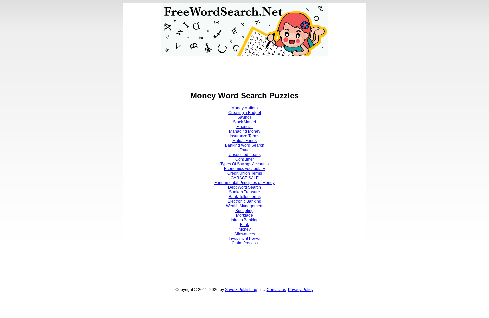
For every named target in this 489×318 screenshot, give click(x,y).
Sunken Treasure (244, 192)
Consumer (244, 159)
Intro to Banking (245, 220)
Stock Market (244, 122)
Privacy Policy (300, 289)
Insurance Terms (244, 136)
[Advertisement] (244, 71)
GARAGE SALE (245, 178)
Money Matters (244, 108)
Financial (244, 126)
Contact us (276, 289)
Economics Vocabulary (244, 168)
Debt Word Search (244, 187)
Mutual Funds (244, 140)
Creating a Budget (244, 112)
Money (245, 229)
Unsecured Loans (245, 154)
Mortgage (244, 215)
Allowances (244, 234)
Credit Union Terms (244, 173)
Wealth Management (244, 206)
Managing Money (244, 131)
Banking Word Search (244, 145)
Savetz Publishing (241, 289)
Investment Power (245, 238)
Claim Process (245, 243)
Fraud (244, 150)
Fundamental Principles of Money (244, 182)
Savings (244, 117)
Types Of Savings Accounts (244, 164)
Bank (244, 224)
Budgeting (244, 210)
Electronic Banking (244, 201)
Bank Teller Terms (245, 196)
